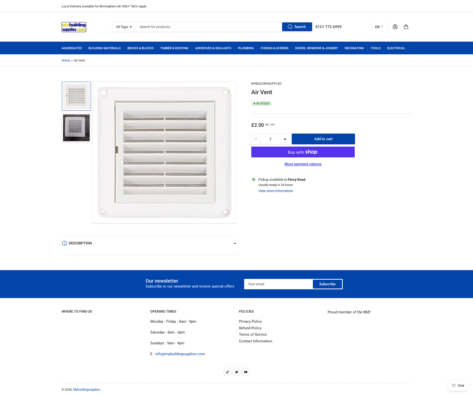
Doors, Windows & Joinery (316, 48)
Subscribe (327, 284)
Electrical (396, 48)
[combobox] (224, 27)
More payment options (303, 164)
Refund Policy (250, 328)
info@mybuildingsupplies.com (180, 354)
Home (66, 60)
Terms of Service (253, 334)
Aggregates (72, 48)
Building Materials (104, 48)
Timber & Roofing (174, 48)
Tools (376, 48)
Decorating (354, 48)
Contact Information (255, 341)
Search (300, 27)
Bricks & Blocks (140, 48)
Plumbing (246, 48)
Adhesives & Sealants (213, 48)
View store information (275, 191)
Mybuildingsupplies (266, 83)
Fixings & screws (274, 48)
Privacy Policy (250, 321)
